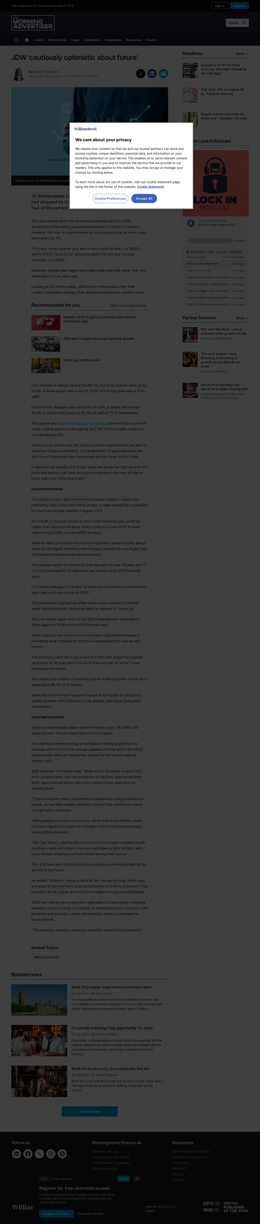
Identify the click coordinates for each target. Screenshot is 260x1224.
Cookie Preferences (110, 198)
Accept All (144, 198)
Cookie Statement (150, 187)
